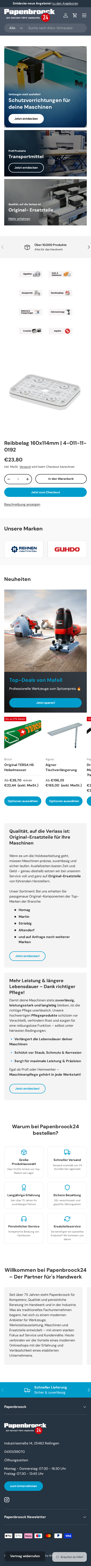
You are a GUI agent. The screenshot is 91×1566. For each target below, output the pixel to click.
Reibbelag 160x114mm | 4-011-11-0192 (45, 446)
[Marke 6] (60, 312)
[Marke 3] (31, 293)
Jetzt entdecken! (27, 956)
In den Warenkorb (61, 479)
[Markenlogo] (23, 549)
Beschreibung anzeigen (22, 504)
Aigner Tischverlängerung (61, 767)
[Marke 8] (60, 331)
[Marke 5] (31, 312)
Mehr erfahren (19, 219)
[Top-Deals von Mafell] (45, 631)
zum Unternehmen (23, 1486)
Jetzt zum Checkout (45, 492)
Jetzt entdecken (26, 119)
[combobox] (45, 28)
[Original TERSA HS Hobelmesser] (22, 735)
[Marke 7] (31, 331)
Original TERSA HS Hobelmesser (19, 767)
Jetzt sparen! (45, 703)
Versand (25, 467)
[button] (75, 15)
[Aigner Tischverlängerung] (64, 735)
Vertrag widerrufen (25, 1556)
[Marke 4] (60, 293)
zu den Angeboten (65, 3)
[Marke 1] (31, 274)
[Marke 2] (60, 274)
